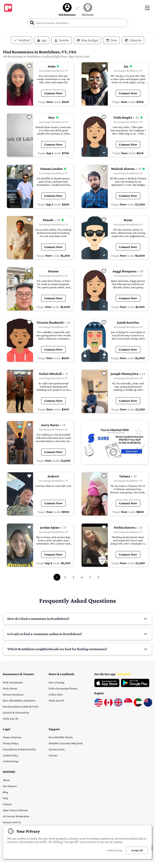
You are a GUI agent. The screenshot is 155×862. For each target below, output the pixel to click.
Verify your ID (10, 718)
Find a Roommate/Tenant (63, 688)
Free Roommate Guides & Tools (21, 706)
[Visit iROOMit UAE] (138, 705)
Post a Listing (56, 682)
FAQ (5, 798)
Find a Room (10, 688)
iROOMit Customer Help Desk (66, 743)
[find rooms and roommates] (77, 8)
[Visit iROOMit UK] (118, 705)
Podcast (7, 804)
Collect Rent (56, 694)
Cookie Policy (10, 755)
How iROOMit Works (61, 737)
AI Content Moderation (16, 816)
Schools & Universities (16, 712)
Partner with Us (12, 822)
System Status (57, 749)
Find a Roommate (13, 682)
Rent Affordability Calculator (19, 700)
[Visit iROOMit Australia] (148, 705)
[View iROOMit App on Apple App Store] (106, 686)
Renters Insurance (13, 694)
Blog (5, 792)
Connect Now (53, 93)
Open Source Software (15, 810)
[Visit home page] (8, 8)
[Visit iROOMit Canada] (108, 705)
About (6, 780)
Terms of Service (12, 737)
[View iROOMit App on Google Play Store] (135, 686)
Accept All (137, 850)
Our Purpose (10, 786)
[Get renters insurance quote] (115, 442)
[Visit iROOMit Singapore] (128, 705)
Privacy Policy (10, 743)
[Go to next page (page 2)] (98, 577)
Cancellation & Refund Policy (19, 749)
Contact (53, 755)
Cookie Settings (11, 761)
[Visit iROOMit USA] (98, 705)
